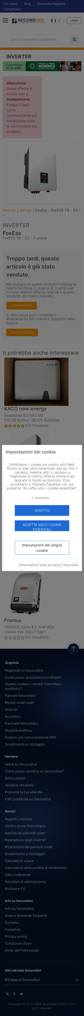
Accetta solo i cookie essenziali (42, 527)
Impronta (70, 565)
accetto (42, 510)
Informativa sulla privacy (39, 565)
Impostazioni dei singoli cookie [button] (42, 548)
